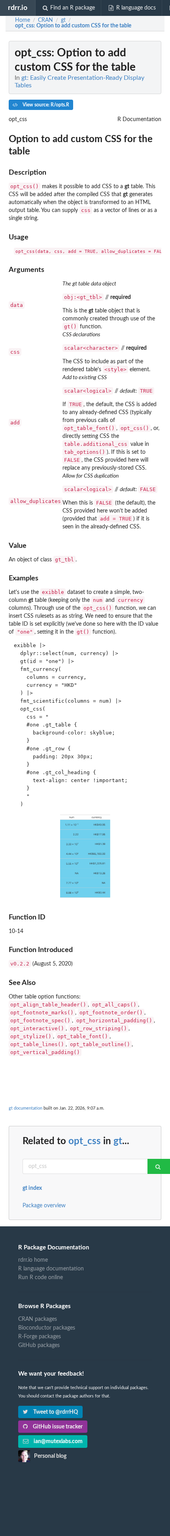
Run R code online (40, 1277)
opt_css (84, 1141)
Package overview (44, 1205)
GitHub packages (39, 1345)
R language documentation (51, 1269)
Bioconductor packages (46, 1328)
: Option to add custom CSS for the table (73, 26)
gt (117, 1141)
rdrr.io (17, 7)
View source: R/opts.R (45, 104)
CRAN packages (37, 1319)
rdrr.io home (33, 1260)
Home (22, 20)
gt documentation (25, 1108)
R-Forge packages (39, 1336)
